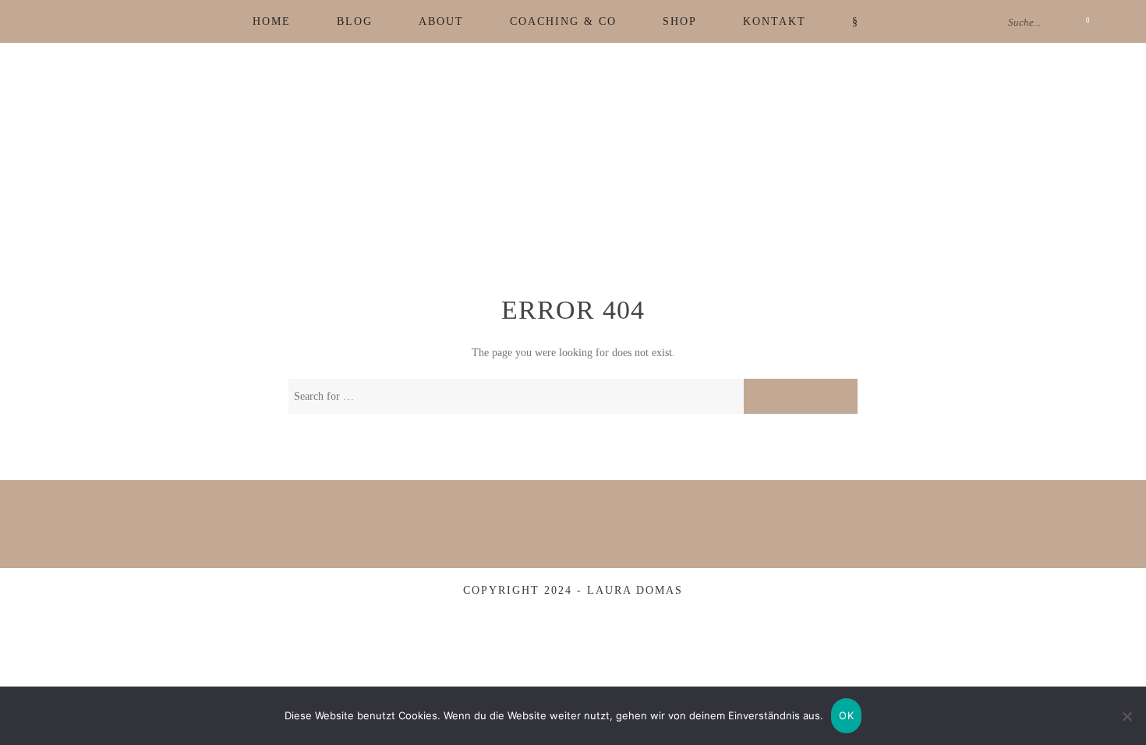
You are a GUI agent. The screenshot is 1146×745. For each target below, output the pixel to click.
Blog (355, 21)
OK (846, 715)
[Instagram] (107, 21)
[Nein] (1126, 716)
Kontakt (774, 21)
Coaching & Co (563, 21)
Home (272, 21)
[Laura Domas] (573, 166)
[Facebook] (77, 21)
